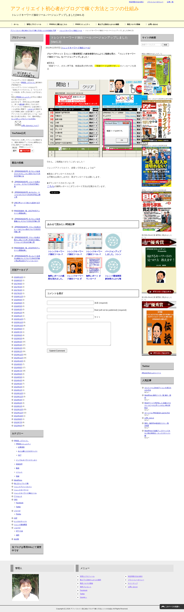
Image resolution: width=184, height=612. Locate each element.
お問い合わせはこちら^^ (30, 126)
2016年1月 (18, 316)
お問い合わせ (153, 24)
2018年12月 (18, 277)
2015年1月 (18, 351)
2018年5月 (18, 280)
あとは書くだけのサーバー (27, 451)
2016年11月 (18, 297)
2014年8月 (18, 368)
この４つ (30, 109)
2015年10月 (18, 326)
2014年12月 (18, 355)
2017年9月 (18, 284)
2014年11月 (18, 358)
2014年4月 (18, 380)
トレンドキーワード (21, 490)
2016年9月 (18, 300)
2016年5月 (18, 306)
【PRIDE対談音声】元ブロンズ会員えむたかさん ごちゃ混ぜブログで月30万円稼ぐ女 (27, 173)
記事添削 (21, 447)
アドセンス (18, 496)
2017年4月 (18, 287)
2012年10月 (18, 416)
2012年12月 (18, 409)
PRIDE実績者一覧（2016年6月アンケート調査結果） (27, 249)
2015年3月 (18, 345)
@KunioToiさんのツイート (151, 373)
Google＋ (83, 597)
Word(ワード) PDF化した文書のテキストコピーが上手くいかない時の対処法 (157, 405)
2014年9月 (18, 364)
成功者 (21, 104)
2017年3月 (18, 290)
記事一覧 (170, 2)
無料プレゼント (85, 587)
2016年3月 (18, 309)
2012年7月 (18, 422)
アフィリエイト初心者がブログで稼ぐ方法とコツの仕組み (75, 8)
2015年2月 (18, 348)
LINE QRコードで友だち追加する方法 (27, 204)
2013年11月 (18, 397)
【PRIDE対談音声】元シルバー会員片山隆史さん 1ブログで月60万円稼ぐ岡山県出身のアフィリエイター (27, 258)
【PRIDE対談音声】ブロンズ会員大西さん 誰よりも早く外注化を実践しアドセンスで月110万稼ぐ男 (27, 239)
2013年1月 (18, 406)
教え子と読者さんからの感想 (108, 24)
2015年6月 (18, 335)
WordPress (18, 480)
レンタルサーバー (20, 521)
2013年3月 (18, 400)
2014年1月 (18, 390)
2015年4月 (18, 342)
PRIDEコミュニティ (82, 24)
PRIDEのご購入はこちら (58, 24)
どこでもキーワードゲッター (26, 460)
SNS (15, 500)
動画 (17, 468)
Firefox (18, 514)
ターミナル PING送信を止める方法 (157, 413)
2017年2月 (18, 293)
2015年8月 (18, 329)
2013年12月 (18, 393)
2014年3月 (18, 384)
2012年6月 (18, 426)
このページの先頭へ (172, 607)
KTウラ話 (19, 531)
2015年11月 (18, 322)
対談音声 (19, 464)
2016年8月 (18, 303)
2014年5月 (18, 377)
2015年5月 (18, 338)
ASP (15, 518)
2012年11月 (18, 413)
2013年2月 (18, 403)
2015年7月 (18, 332)
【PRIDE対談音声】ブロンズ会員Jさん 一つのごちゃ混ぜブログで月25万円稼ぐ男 (27, 229)
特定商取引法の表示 (135, 576)
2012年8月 (18, 419)
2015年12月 (18, 319)
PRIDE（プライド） (28, 82)
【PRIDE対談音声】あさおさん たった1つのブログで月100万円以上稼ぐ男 (27, 194)
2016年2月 (18, 313)
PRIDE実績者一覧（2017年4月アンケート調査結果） (27, 212)
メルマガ (17, 528)
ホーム (16, 24)
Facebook (19, 503)
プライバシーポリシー (136, 580)
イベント (19, 472)
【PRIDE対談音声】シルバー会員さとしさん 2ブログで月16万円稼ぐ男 (27, 184)
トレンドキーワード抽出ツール (75, 48)
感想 (17, 535)
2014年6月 (18, 374)
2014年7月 (18, 371)
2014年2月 (18, 387)
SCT (19, 455)
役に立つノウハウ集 (21, 483)
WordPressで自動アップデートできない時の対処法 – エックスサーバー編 (157, 433)
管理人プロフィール (34, 24)
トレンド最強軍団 (20, 525)
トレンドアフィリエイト (23, 487)
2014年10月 (18, 361)
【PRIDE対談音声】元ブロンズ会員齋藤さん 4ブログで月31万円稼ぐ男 (27, 220)
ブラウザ (17, 511)
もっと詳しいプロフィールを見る (23, 119)
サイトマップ (133, 583)
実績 (17, 476)
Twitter (18, 507)
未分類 (16, 539)
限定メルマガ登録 (133, 24)
